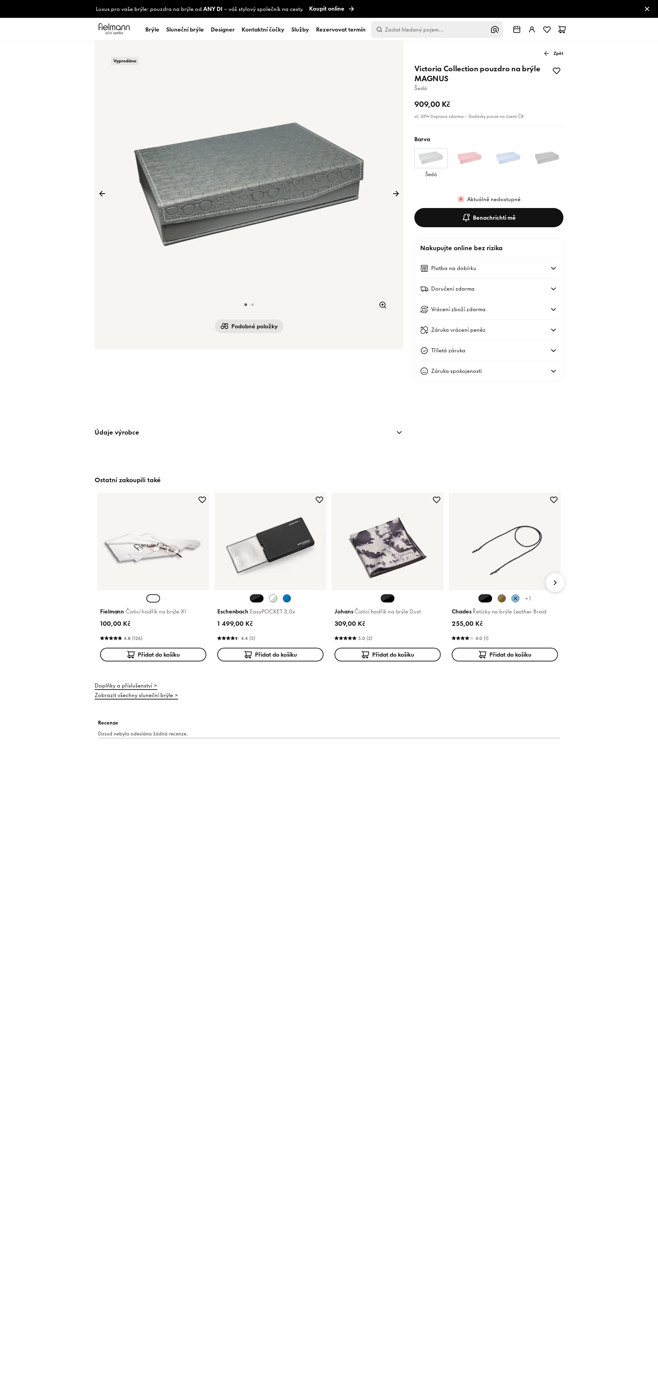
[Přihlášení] (532, 29)
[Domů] (115, 29)
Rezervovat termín (341, 29)
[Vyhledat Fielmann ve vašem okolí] (517, 29)
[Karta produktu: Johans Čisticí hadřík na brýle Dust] (387, 578)
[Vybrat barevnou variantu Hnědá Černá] (502, 598)
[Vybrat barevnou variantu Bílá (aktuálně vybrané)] (153, 598)
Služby (300, 29)
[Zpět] (102, 193)
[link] (329, 9)
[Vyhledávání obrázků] (495, 29)
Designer (223, 29)
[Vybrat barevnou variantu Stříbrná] (273, 598)
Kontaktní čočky (263, 29)
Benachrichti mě (494, 217)
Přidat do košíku (159, 654)
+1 (528, 598)
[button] (245, 304)
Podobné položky (254, 326)
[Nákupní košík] (562, 29)
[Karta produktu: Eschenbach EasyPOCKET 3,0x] (270, 578)
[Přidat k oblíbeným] (556, 70)
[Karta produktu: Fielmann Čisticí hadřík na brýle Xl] (153, 578)
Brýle (152, 29)
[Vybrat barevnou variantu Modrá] (287, 598)
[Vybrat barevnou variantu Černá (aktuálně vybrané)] (257, 598)
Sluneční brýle (185, 29)
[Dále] (395, 193)
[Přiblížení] (383, 305)
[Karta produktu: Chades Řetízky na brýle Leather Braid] (504, 578)
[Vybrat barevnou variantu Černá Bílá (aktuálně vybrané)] (387, 598)
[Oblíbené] (547, 29)
